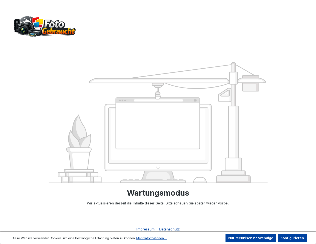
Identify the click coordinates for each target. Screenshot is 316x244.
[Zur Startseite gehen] (44, 26)
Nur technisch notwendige (250, 238)
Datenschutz (169, 229)
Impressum (146, 229)
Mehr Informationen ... (151, 238)
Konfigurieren (292, 238)
